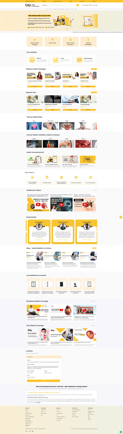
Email (28, 375)
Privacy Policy (80, 428)
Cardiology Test (28, 423)
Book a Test (68, 9)
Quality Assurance (60, 413)
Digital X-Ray (27, 415)
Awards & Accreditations (61, 416)
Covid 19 (89, 409)
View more (94, 92)
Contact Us (82, 1)
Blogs (72, 9)
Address (29, 360)
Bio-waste (42, 411)
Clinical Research (75, 411)
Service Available (30, 364)
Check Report (87, 26)
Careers (70, 1)
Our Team (58, 411)
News (42, 415)
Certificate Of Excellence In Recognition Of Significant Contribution (33, 293)
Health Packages (61, 9)
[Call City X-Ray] (121, 217)
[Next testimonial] (96, 232)
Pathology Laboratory (28, 421)
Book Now (35, 86)
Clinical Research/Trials (29, 1)
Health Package (90, 414)
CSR (57, 415)
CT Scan (26, 411)
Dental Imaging (27, 420)
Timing (45, 371)
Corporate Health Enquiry (76, 409)
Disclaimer (85, 428)
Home (47, 9)
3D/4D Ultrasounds (28, 413)
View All (94, 190)
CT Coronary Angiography (29, 416)
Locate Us (94, 1)
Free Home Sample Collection (91, 412)
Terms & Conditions (74, 428)
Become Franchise (75, 416)
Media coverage (43, 413)
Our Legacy (58, 420)
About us (58, 409)
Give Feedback (43, 409)
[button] (95, 5)
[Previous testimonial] (27, 232)
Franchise (44, 1)
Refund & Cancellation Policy (92, 428)
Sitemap (89, 419)
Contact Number (30, 371)
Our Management (60, 418)
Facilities (55, 9)
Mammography (28, 418)
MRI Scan (26, 409)
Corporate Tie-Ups (57, 1)
